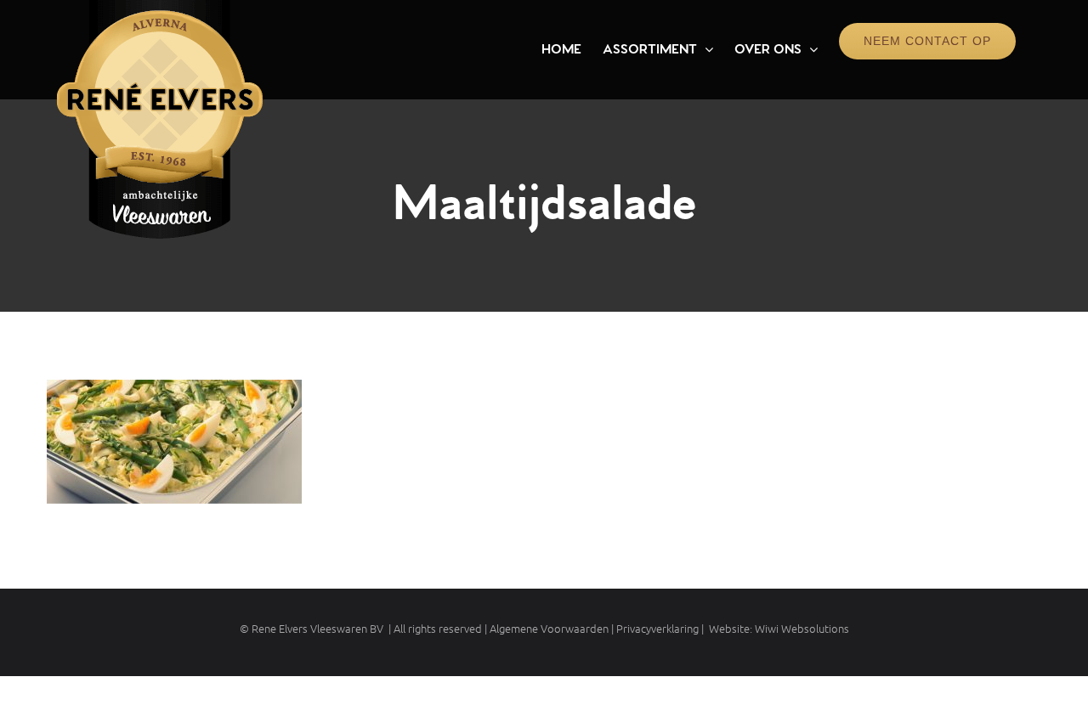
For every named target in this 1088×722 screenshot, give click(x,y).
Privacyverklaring (657, 628)
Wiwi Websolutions (802, 628)
